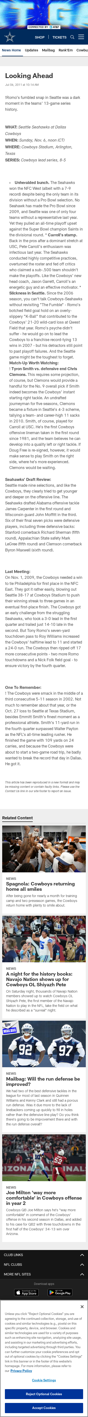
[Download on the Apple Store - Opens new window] (26, 1293)
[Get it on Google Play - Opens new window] (60, 1295)
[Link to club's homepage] (10, 35)
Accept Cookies (44, 1408)
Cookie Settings (44, 1380)
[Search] (72, 37)
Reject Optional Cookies (44, 1394)
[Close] (82, 1306)
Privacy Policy (21, 1371)
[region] (44, 1358)
